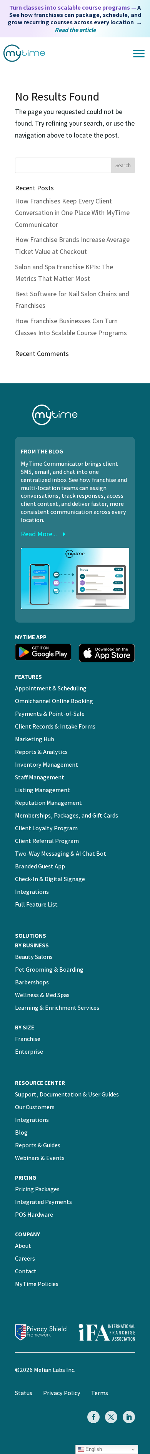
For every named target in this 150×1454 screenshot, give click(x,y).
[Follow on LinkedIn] (129, 1417)
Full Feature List (36, 904)
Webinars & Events (40, 1158)
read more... (39, 533)
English (93, 1449)
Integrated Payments (43, 1202)
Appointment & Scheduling (51, 688)
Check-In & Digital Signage (50, 879)
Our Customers (35, 1107)
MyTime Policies (36, 1284)
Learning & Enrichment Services (57, 1008)
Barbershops (32, 982)
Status (23, 1393)
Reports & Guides (37, 1145)
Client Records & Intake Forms (55, 726)
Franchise (27, 1039)
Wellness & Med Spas (42, 995)
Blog (21, 1132)
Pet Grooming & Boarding (49, 969)
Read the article (75, 30)
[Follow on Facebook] (93, 1417)
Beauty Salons (34, 957)
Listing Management (42, 790)
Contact (26, 1271)
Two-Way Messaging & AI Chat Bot (60, 854)
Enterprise (29, 1052)
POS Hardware (34, 1215)
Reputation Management (48, 803)
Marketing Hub (34, 739)
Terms (99, 1393)
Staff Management (39, 777)
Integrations (32, 892)
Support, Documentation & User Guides (67, 1094)
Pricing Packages (37, 1189)
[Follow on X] (111, 1417)
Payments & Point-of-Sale (50, 714)
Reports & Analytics (41, 752)
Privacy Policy (61, 1393)
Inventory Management (46, 765)
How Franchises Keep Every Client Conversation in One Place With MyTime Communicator (72, 212)
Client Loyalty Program (46, 828)
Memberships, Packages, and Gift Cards (66, 815)
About (23, 1246)
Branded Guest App (40, 866)
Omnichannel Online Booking (54, 701)
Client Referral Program (47, 841)
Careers (25, 1258)
